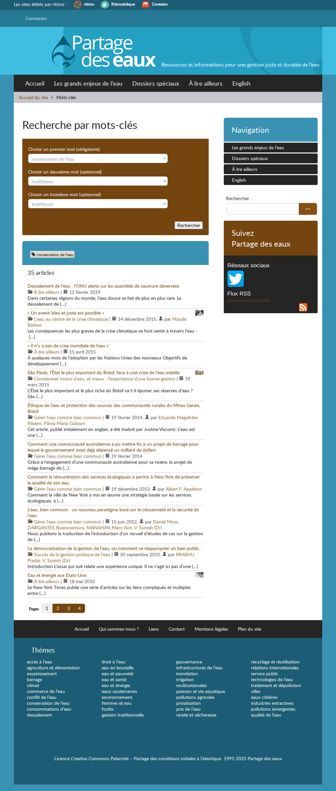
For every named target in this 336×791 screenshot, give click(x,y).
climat (33, 685)
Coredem (160, 4)
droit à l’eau (113, 662)
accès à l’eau (39, 662)
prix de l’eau (188, 709)
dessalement (39, 715)
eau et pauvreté (117, 673)
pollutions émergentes (273, 709)
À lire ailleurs (205, 83)
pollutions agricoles (195, 697)
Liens (154, 629)
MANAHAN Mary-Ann (109, 527)
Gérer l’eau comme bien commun (67, 417)
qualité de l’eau (266, 715)
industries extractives (272, 703)
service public (264, 673)
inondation (187, 673)
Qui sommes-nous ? (119, 629)
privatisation (188, 703)
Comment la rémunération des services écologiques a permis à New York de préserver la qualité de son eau (114, 480)
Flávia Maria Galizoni (64, 423)
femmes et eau (117, 703)
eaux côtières (264, 697)
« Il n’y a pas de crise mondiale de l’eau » (68, 345)
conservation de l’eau (48, 703)
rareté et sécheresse (196, 715)
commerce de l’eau (46, 691)
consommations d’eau (49, 709)
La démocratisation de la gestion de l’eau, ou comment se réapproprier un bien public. (114, 548)
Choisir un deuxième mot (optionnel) (65, 172)
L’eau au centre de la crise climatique (71, 319)
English (241, 83)
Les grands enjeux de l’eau (88, 83)
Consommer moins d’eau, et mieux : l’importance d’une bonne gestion (104, 378)
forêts (108, 709)
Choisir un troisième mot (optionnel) (64, 194)
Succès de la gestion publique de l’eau (72, 554)
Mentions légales (211, 629)
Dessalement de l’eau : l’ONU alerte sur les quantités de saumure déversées (103, 286)
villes (256, 691)
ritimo (89, 4)
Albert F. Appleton (184, 489)
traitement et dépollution (276, 685)
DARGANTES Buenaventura (56, 527)
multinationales (191, 685)
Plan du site (249, 629)
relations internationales (275, 667)
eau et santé (114, 679)
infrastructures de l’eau (199, 667)
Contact (177, 629)
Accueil (34, 83)
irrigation (185, 679)
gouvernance (189, 662)
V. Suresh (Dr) (148, 527)
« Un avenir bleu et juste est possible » (66, 313)
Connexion (36, 18)
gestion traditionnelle (123, 715)
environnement (117, 697)
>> (307, 209)
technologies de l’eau (272, 679)
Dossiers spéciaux (155, 83)
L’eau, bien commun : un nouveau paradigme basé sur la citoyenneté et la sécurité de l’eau (113, 512)
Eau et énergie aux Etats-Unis (57, 575)
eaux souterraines (119, 691)
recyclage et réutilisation (275, 662)
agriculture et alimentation (53, 667)
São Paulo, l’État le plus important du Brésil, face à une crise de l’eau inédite (103, 372)
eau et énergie (116, 685)
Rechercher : (239, 198)
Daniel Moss (165, 521)
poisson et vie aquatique (200, 691)
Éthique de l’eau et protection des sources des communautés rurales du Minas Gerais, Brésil (114, 408)
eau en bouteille (118, 667)
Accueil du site (33, 97)
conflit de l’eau (41, 697)
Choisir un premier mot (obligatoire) (64, 149)
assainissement (42, 673)
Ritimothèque (123, 4)
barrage (34, 679)
